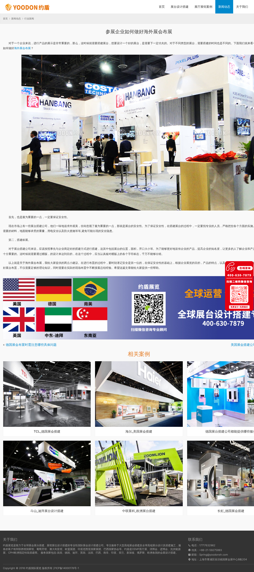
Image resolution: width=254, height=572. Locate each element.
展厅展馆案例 (203, 7)
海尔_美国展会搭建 (138, 431)
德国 (67, 552)
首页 (162, 7)
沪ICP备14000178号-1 (66, 568)
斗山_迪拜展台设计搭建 (47, 511)
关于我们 (242, 7)
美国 (59, 552)
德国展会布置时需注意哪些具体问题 (31, 345)
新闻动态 (224, 7)
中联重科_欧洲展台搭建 (138, 511)
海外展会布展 (22, 48)
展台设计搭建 (180, 7)
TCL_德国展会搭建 (47, 431)
